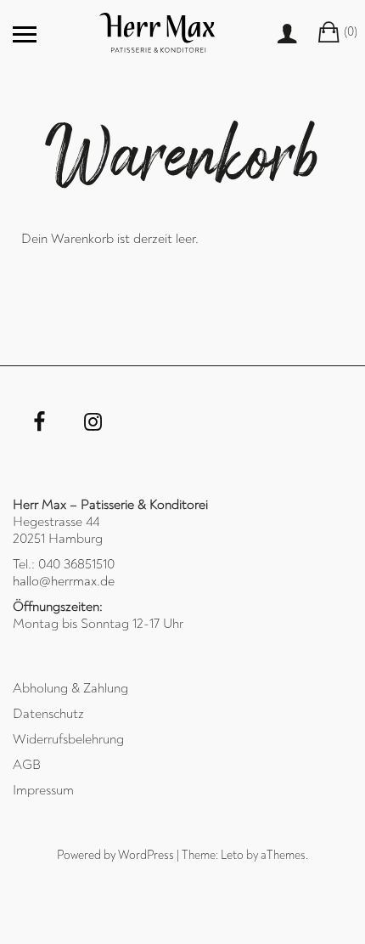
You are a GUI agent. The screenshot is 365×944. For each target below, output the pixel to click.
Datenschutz (48, 713)
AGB (27, 764)
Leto (232, 855)
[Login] (298, 34)
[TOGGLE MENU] (24, 34)
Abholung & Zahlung (70, 688)
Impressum (43, 790)
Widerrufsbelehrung (68, 739)
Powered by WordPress (115, 855)
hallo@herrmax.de (64, 581)
